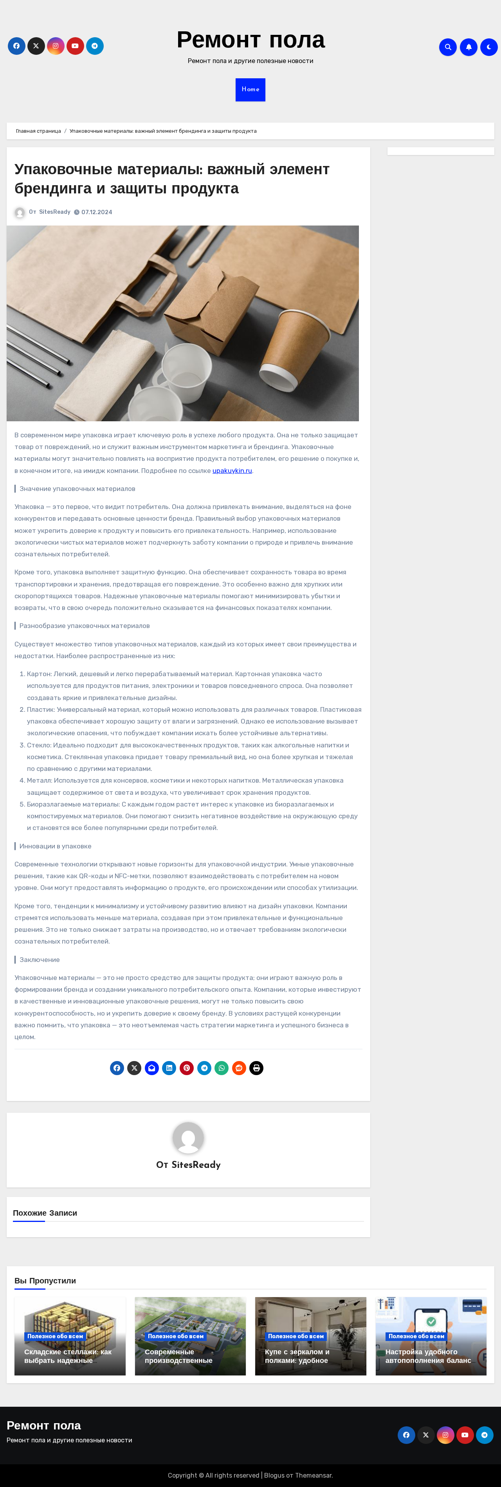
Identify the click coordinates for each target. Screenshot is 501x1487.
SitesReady (54, 212)
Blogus (274, 1475)
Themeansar (313, 1475)
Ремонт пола (251, 41)
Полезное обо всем (55, 1336)
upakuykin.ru (232, 471)
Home (250, 90)
